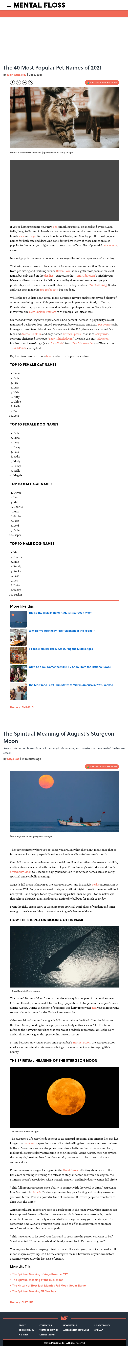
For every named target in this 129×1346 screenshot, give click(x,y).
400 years (31, 1143)
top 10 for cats (49, 290)
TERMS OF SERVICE (48, 1329)
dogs (32, 236)
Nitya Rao (13, 759)
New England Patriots (42, 312)
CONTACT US (45, 1325)
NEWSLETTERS (70, 1325)
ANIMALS (28, 707)
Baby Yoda (57, 343)
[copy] (30, 82)
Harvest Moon (81, 1042)
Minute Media (57, 1342)
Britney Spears (72, 334)
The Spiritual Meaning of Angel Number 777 (40, 1274)
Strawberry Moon (21, 872)
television (103, 339)
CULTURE (27, 1302)
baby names (110, 245)
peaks (95, 884)
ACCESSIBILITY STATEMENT (76, 1329)
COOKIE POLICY (26, 1329)
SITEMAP (98, 1329)
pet (55, 227)
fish (94, 1008)
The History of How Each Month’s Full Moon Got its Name (49, 1285)
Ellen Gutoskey (16, 75)
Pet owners (105, 324)
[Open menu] (9, 5)
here (49, 356)
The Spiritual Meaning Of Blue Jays (34, 1291)
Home (14, 707)
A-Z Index (23, 1334)
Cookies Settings (47, 1334)
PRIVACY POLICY (102, 1325)
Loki (67, 271)
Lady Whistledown (60, 339)
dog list (48, 276)
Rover (59, 271)
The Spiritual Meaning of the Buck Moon (37, 1280)
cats (21, 236)
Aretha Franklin (31, 334)
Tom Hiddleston (85, 276)
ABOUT (22, 1325)
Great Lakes (70, 1170)
